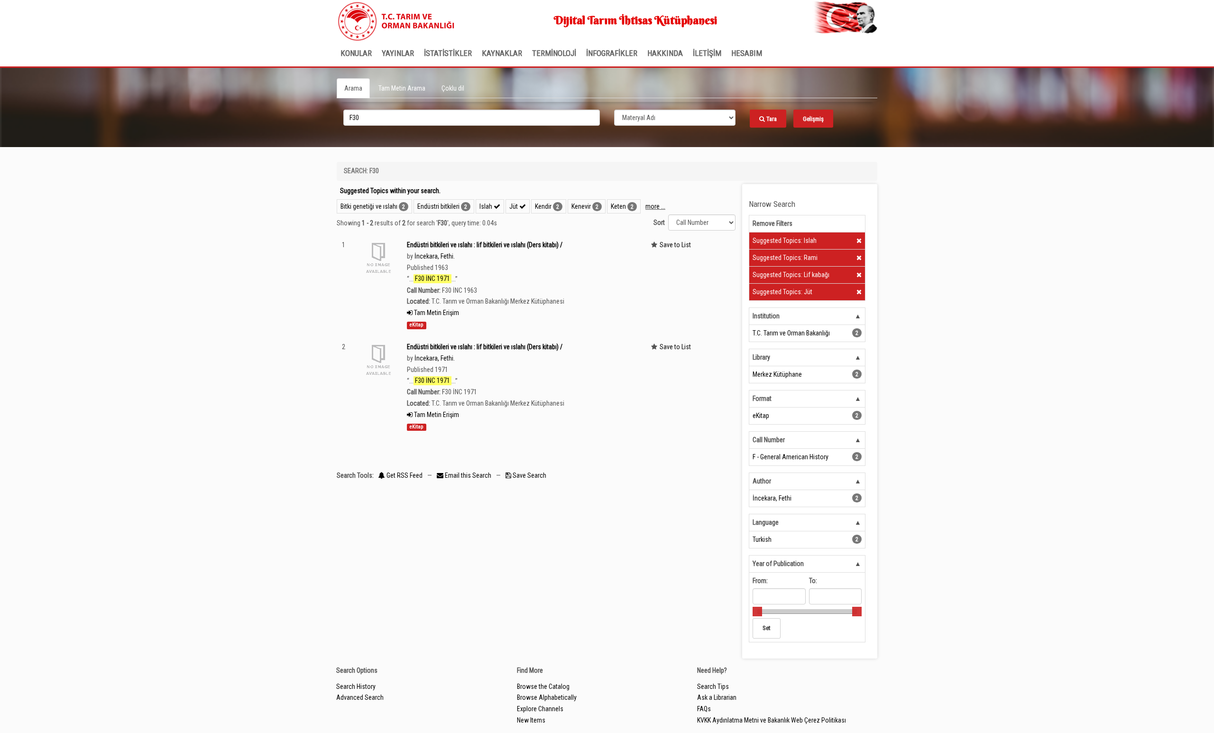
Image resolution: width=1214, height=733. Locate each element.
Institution (766, 316)
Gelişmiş (813, 118)
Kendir (543, 206)
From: (760, 581)
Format (762, 398)
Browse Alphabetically (547, 697)
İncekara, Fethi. (434, 256)
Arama (353, 88)
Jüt (514, 206)
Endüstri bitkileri (438, 206)
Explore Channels (540, 709)
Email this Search (468, 475)
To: (813, 581)
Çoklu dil (452, 88)
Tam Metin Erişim (436, 312)
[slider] (757, 611)
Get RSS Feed (404, 475)
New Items (531, 720)
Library (761, 357)
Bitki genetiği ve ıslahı (368, 206)
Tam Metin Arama (401, 88)
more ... (655, 206)
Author (762, 481)
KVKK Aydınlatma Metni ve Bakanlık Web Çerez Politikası (771, 720)
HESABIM (746, 53)
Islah (486, 206)
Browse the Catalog (543, 686)
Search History (356, 686)
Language (766, 522)
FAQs (704, 709)
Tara (771, 118)
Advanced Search (360, 697)
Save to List (675, 245)
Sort (659, 222)
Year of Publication (778, 563)
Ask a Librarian (716, 697)
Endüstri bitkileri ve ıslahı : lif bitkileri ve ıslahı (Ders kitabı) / (484, 245)
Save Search (528, 475)
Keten (618, 206)
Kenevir (581, 206)
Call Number (769, 440)
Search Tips (713, 686)
